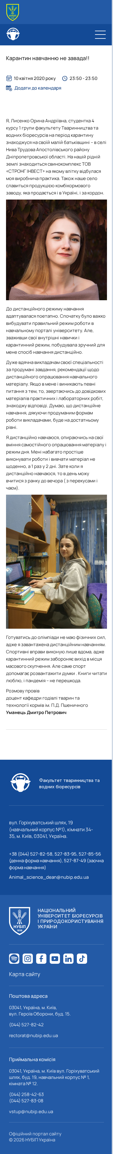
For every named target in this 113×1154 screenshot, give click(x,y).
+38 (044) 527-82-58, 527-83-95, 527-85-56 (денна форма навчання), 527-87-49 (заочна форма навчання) (56, 861)
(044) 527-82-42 (26, 1024)
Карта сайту (24, 974)
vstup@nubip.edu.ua (31, 1111)
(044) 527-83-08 (26, 1101)
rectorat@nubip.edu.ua (33, 1035)
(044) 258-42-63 (26, 1094)
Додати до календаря (37, 88)
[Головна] (12, 12)
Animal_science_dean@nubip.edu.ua (49, 877)
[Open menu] (100, 34)
